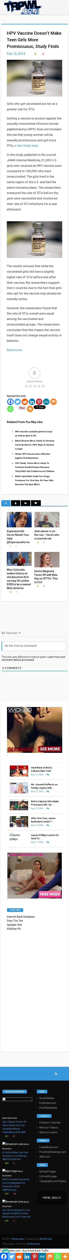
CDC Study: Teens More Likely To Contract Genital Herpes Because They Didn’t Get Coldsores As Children (34, 467)
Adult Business (9, 1118)
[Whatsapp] (10, 409)
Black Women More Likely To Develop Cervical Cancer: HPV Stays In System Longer (34, 444)
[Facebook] (10, 402)
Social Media (46, 1098)
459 (6, 1163)
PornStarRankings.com (52, 1151)
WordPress (45, 1238)
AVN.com (44, 1156)
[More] (30, 409)
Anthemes (34, 1243)
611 (6, 1136)
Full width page (48, 1176)
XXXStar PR (14, 928)
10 (14, 1194)
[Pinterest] (39, 402)
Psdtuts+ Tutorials (50, 1122)
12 (10, 592)
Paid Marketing (48, 1107)
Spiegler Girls (14, 924)
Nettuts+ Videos (48, 1127)
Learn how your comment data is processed (33, 658)
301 (6, 1221)
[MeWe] (46, 402)
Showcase (18, 1238)
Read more (14, 350)
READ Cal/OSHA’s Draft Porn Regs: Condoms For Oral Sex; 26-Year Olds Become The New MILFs (34, 480)
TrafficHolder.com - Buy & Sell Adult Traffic (24, 1250)
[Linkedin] (32, 402)
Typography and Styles (52, 1181)
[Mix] (53, 402)
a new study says (26, 145)
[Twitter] (17, 402)
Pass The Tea (15, 920)
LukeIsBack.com (48, 1147)
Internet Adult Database (21, 916)
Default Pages (47, 1171)
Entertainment (47, 1102)
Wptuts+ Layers (48, 1132)
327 (6, 1194)
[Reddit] (25, 402)
